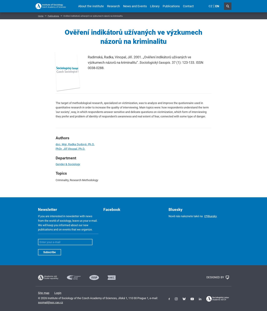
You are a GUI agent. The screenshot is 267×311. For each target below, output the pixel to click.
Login (57, 292)
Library (154, 6)
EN (217, 6)
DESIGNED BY (215, 277)
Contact (188, 6)
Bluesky (212, 216)
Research (113, 6)
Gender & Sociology (68, 164)
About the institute (91, 6)
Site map (43, 292)
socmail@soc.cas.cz (50, 302)
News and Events (135, 6)
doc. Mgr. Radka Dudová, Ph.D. (75, 144)
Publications (171, 6)
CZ (210, 6)
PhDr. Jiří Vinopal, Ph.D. (70, 148)
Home (40, 16)
